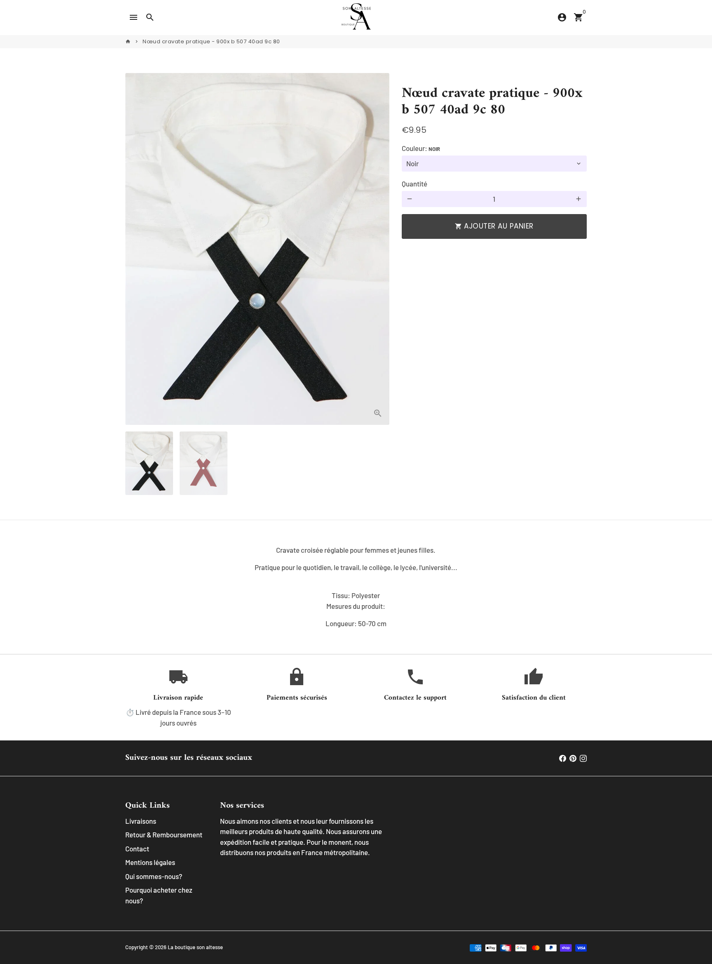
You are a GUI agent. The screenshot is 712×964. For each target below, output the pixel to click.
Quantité (414, 183)
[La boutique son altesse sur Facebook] (562, 758)
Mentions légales (150, 862)
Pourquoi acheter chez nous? (158, 895)
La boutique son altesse (195, 947)
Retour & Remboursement (163, 834)
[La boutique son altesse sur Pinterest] (572, 758)
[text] (356, 585)
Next (378, 249)
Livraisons (140, 821)
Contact (137, 848)
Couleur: (421, 148)
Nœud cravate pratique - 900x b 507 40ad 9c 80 (211, 41)
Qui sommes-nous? (153, 876)
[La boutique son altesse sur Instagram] (583, 758)
